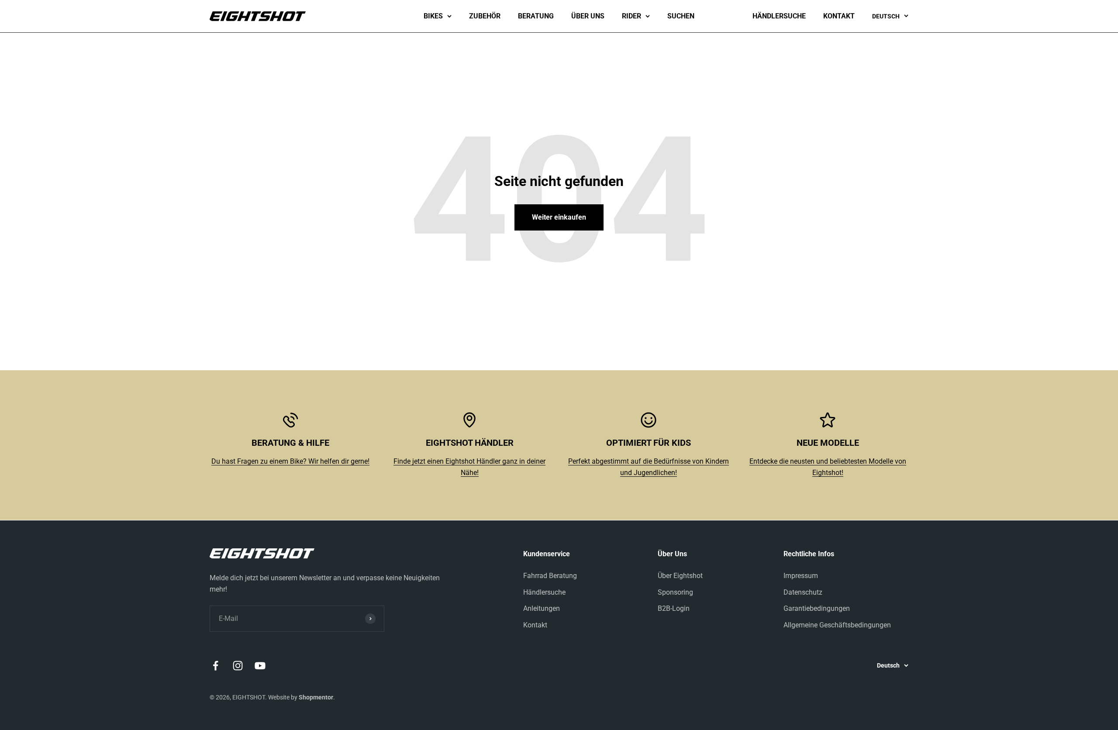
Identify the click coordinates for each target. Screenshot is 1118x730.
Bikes (433, 16)
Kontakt (839, 16)
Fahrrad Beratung (550, 576)
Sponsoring (675, 592)
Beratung (536, 16)
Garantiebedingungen (816, 608)
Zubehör (484, 16)
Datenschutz (802, 592)
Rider (631, 16)
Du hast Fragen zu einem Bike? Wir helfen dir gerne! (290, 461)
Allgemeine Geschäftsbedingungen (837, 625)
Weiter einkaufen (559, 217)
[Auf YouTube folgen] (260, 665)
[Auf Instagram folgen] (238, 665)
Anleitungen (541, 608)
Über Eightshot (680, 576)
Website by (300, 697)
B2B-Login (674, 608)
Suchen (680, 16)
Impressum (800, 576)
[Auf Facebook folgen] (215, 665)
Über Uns (587, 16)
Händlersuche (779, 16)
